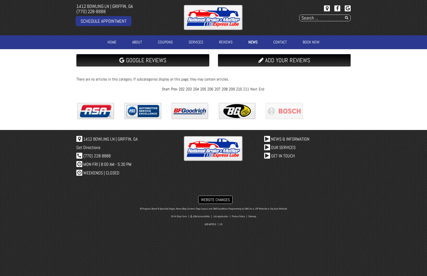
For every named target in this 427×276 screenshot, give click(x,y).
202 (182, 89)
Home (111, 42)
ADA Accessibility (201, 216)
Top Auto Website (278, 208)
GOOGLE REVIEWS (145, 60)
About (137, 42)
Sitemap (252, 216)
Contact (280, 42)
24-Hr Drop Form (179, 216)
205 (203, 89)
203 (189, 89)
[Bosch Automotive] (284, 111)
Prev (174, 89)
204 (196, 89)
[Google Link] (348, 8)
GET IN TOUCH (282, 156)
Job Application (220, 216)
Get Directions (88, 147)
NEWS (252, 42)
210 (239, 89)
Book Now (311, 42)
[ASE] (143, 111)
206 (210, 89)
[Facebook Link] (337, 8)
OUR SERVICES (283, 147)
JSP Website (261, 208)
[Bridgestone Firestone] (331, 111)
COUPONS (165, 42)
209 (232, 89)
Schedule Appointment (104, 21)
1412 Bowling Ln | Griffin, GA (104, 6)
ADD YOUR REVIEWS (287, 60)
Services (196, 42)
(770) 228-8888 (91, 11)
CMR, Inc (248, 208)
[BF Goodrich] (190, 111)
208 (225, 89)
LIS (221, 224)
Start (166, 89)
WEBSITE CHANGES (215, 199)
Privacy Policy (238, 216)
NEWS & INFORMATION (289, 139)
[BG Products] (237, 111)
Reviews (226, 42)
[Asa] (95, 111)
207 (217, 89)
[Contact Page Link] (327, 8)
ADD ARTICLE (210, 224)
